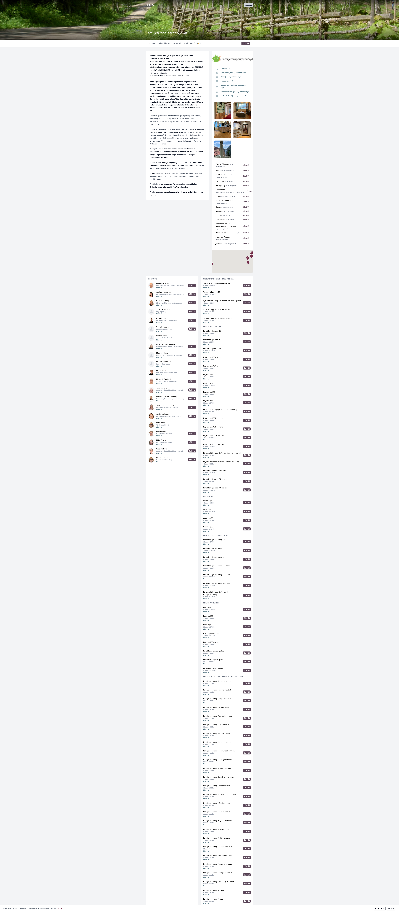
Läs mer (159, 288)
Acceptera (379, 908)
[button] (248, 263)
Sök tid (246, 165)
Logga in (248, 5)
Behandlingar (164, 43)
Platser (152, 43)
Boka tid (246, 44)
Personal (177, 43)
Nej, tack (391, 908)
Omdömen (190, 43)
